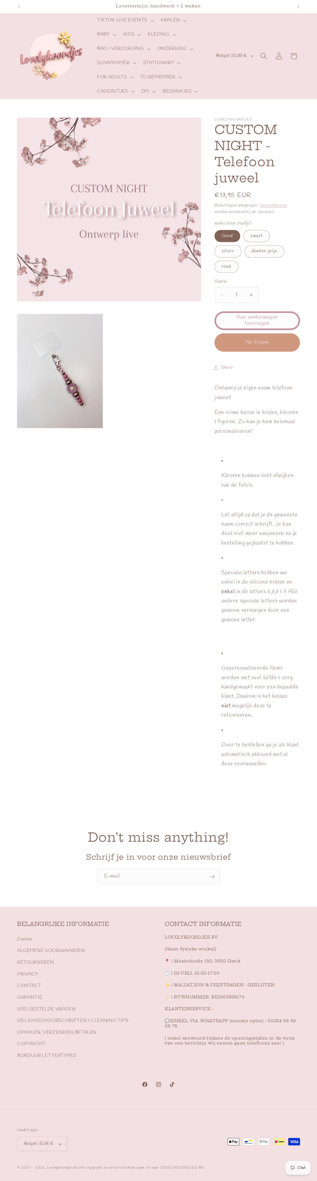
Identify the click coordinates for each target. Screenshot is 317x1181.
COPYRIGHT (31, 1044)
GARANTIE (29, 997)
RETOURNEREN (35, 962)
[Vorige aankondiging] (19, 6)
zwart (256, 236)
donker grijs (264, 251)
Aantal (221, 281)
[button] (125, 20)
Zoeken (24, 939)
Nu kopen (257, 342)
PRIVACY (27, 974)
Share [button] (227, 367)
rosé (226, 266)
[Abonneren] (212, 877)
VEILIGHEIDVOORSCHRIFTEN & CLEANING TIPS (72, 1021)
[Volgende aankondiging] (298, 6)
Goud (227, 236)
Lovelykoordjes (60, 1167)
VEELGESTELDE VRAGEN (46, 1009)
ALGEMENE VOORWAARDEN (51, 951)
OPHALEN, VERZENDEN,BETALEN (57, 1032)
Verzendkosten (273, 205)
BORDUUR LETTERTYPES (46, 1056)
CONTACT (29, 986)
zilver (228, 251)
